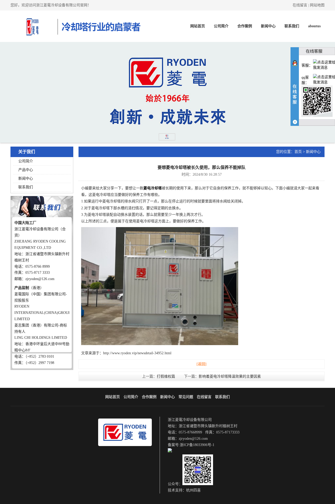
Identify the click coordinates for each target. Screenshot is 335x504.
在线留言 (300, 5)
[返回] (201, 364)
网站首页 (197, 26)
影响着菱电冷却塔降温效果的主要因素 (230, 376)
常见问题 (185, 397)
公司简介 (221, 26)
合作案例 (244, 26)
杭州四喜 (193, 490)
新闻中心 (268, 26)
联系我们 (291, 26)
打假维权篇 (166, 376)
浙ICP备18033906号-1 (197, 445)
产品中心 (25, 170)
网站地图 (317, 5)
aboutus (314, 26)
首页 (298, 152)
